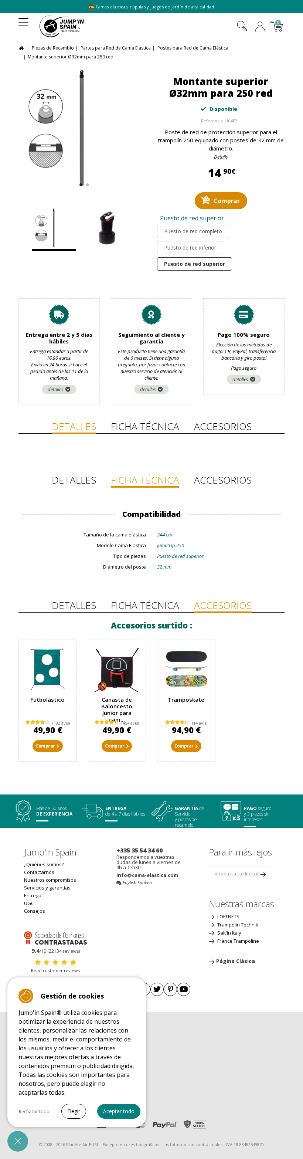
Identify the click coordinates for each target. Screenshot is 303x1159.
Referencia (212, 120)
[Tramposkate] (186, 668)
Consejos (34, 911)
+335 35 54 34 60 (139, 850)
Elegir (73, 1111)
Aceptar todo (119, 1111)
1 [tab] (80, 183)
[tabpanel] (82, 128)
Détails (221, 156)
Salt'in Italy (228, 932)
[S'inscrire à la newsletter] (262, 874)
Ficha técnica (145, 426)
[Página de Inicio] (22, 47)
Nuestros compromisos (50, 880)
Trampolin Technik (237, 924)
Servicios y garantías (47, 887)
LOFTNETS (227, 916)
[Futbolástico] (47, 668)
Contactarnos (39, 872)
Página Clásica (235, 961)
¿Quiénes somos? (44, 864)
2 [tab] (86, 183)
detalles (56, 389)
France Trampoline (237, 941)
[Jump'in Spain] (73, 26)
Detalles (74, 426)
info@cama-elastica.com (147, 875)
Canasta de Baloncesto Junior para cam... (116, 709)
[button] (17, 1141)
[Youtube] (183, 989)
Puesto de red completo (193, 231)
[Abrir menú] (23, 20)
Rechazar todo (34, 1111)
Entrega (32, 895)
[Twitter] (157, 989)
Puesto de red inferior (190, 247)
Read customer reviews (55, 970)
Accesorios (223, 426)
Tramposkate (186, 699)
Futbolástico (47, 699)
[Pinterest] (170, 989)
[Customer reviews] (55, 937)
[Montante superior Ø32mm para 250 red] (82, 128)
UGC (29, 903)
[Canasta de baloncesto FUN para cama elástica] (117, 668)
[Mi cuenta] (260, 27)
